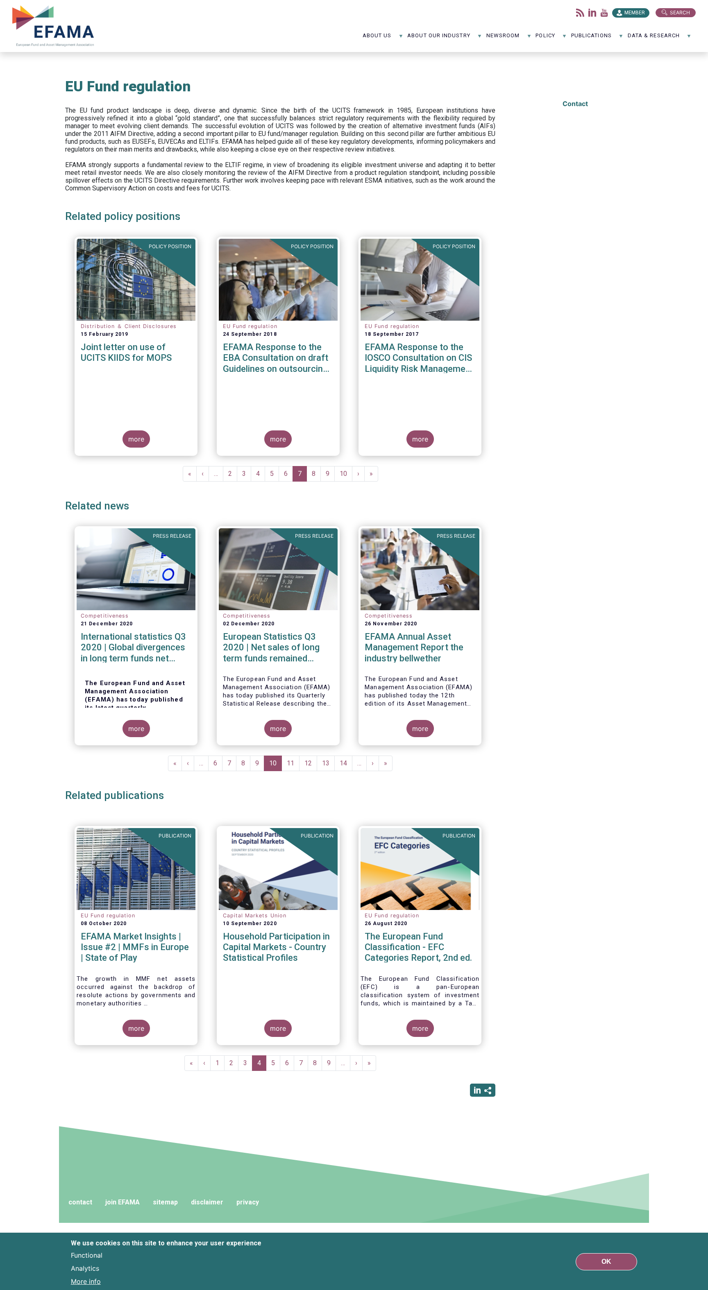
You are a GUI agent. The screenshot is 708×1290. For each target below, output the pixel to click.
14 (346, 763)
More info (86, 1281)
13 (328, 763)
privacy (247, 1202)
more (136, 439)
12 (310, 763)
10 (346, 474)
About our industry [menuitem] (438, 38)
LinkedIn (592, 13)
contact (80, 1202)
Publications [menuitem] (591, 38)
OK (606, 1261)
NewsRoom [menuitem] (503, 38)
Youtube (604, 13)
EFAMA (55, 26)
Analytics (85, 1268)
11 (293, 763)
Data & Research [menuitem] (654, 38)
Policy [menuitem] (545, 38)
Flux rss (580, 13)
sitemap (165, 1202)
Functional (86, 1255)
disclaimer (207, 1202)
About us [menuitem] (377, 38)
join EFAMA (122, 1202)
